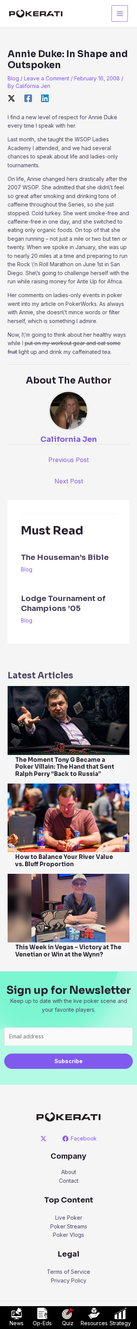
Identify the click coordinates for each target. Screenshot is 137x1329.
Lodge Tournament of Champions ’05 (63, 603)
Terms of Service (68, 1271)
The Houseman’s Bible (65, 557)
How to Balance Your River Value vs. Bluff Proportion (64, 860)
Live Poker (68, 1217)
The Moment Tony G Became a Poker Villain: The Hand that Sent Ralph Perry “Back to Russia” (64, 767)
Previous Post (68, 460)
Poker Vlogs (68, 1234)
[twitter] (44, 1138)
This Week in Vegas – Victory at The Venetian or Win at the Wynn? (68, 951)
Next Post (68, 481)
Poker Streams (68, 1226)
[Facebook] (28, 98)
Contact (68, 1180)
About (68, 1172)
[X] (11, 98)
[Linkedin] (45, 98)
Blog (13, 78)
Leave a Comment (46, 78)
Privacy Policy (68, 1280)
